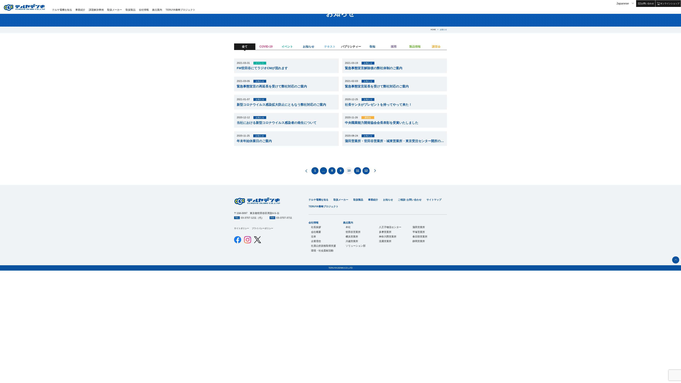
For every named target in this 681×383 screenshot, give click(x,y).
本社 (348, 227)
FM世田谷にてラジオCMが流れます (262, 68)
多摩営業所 (385, 232)
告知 (372, 46)
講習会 (436, 46)
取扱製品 (130, 9)
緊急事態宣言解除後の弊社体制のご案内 (373, 68)
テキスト (330, 46)
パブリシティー (351, 46)
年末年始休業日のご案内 (254, 141)
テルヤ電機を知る (62, 9)
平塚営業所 (419, 232)
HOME (433, 29)
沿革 (313, 236)
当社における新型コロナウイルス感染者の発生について (277, 122)
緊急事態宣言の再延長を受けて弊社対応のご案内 (272, 86)
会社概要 (316, 232)
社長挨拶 (316, 227)
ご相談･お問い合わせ (410, 199)
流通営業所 (385, 241)
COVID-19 (266, 46)
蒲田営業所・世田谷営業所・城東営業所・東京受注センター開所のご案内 (394, 141)
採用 (394, 46)
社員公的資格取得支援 (323, 245)
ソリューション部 (356, 245)
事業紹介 (80, 9)
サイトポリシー (241, 228)
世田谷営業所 (353, 232)
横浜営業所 (352, 236)
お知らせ (308, 46)
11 (357, 170)
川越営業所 (352, 241)
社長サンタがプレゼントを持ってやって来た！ (378, 104)
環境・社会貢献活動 (322, 250)
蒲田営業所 (419, 227)
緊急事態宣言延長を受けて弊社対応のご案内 (377, 86)
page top (675, 259)
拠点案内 (157, 9)
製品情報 (415, 46)
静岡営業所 (419, 241)
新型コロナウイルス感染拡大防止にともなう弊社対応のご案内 (281, 104)
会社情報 (144, 9)
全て (245, 46)
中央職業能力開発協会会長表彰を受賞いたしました (381, 122)
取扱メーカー (114, 9)
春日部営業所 (420, 236)
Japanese (622, 3)
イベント (287, 46)
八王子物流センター (390, 227)
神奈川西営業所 (387, 236)
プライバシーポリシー (262, 228)
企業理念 (316, 241)
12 (366, 170)
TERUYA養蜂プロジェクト (180, 9)
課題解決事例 (96, 9)
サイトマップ (434, 199)
